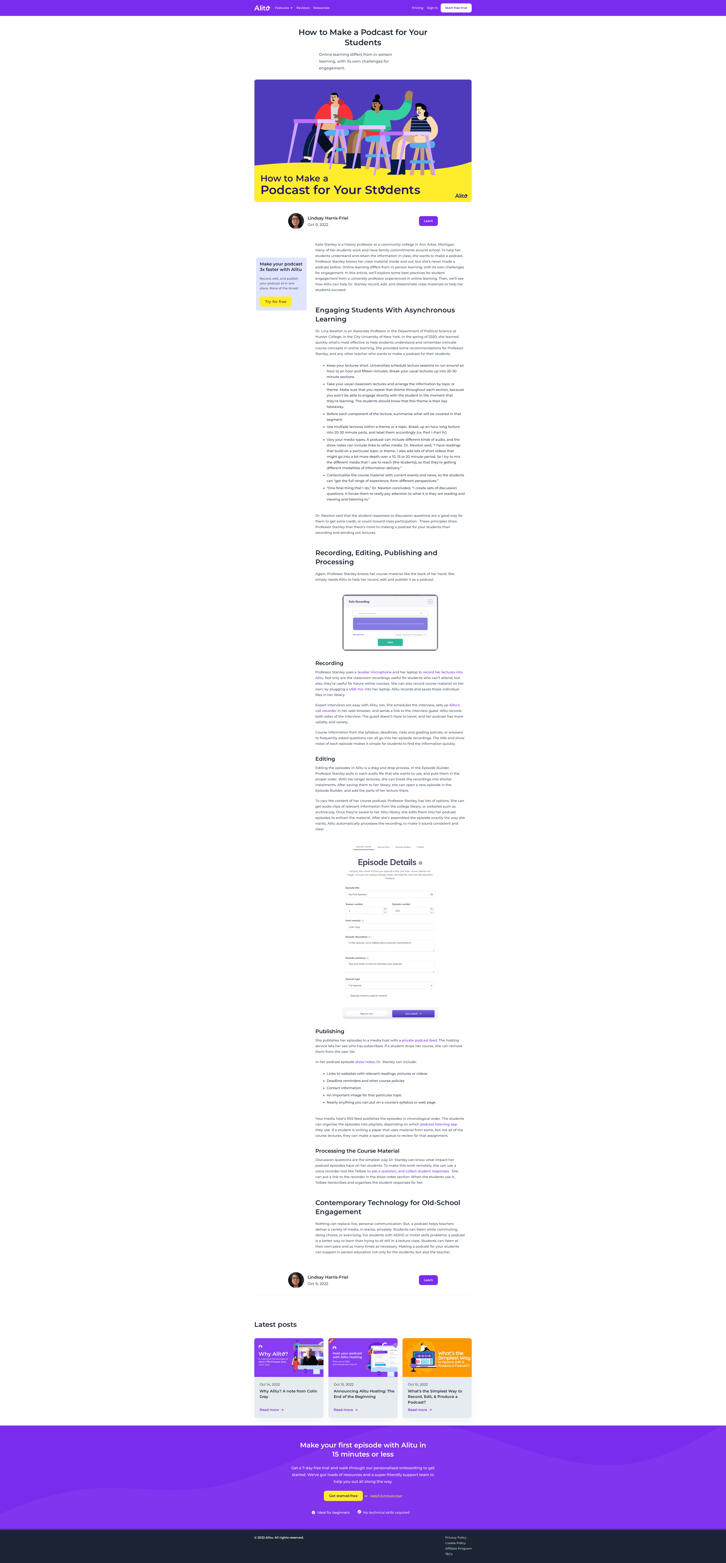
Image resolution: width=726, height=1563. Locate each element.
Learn (428, 221)
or (366, 1496)
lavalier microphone (375, 672)
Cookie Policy (455, 1543)
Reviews (302, 8)
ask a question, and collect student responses (410, 1171)
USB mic (356, 689)
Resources (321, 8)
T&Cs (449, 1554)
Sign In (432, 8)
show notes (365, 1062)
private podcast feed (419, 1040)
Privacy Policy (455, 1537)
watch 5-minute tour (386, 1496)
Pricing (417, 8)
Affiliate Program (458, 1548)
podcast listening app (438, 1124)
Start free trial (456, 8)
